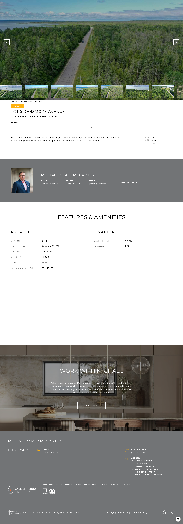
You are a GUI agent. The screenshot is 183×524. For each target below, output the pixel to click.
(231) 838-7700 (73, 183)
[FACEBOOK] (165, 512)
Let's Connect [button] (91, 405)
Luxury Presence (69, 512)
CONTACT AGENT (130, 182)
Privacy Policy (139, 512)
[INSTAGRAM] (172, 512)
